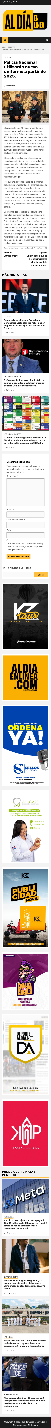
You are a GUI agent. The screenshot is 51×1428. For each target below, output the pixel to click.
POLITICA (7, 57)
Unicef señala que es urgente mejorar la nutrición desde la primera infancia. (37, 258)
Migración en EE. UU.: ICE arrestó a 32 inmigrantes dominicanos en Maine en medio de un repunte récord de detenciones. (24, 1402)
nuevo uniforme (26, 248)
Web (9, 530)
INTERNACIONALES (11, 1394)
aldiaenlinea (13, 248)
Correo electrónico (16, 519)
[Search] (47, 40)
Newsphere (18, 1425)
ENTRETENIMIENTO (11, 1277)
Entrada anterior (11, 254)
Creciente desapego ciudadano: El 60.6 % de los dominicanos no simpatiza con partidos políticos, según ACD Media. (25, 440)
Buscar (41, 575)
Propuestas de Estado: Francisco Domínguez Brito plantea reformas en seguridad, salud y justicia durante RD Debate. (25, 324)
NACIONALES (8, 377)
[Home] (5, 40)
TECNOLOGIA (8, 1217)
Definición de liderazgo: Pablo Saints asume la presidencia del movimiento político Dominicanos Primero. (24, 383)
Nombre (11, 509)
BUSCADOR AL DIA (17, 568)
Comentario (12, 476)
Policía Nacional (40, 248)
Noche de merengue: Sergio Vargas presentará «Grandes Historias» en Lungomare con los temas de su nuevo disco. (24, 1284)
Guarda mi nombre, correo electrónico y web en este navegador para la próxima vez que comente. (25, 546)
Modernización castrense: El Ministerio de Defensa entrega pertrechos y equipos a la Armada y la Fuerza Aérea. (25, 1343)
